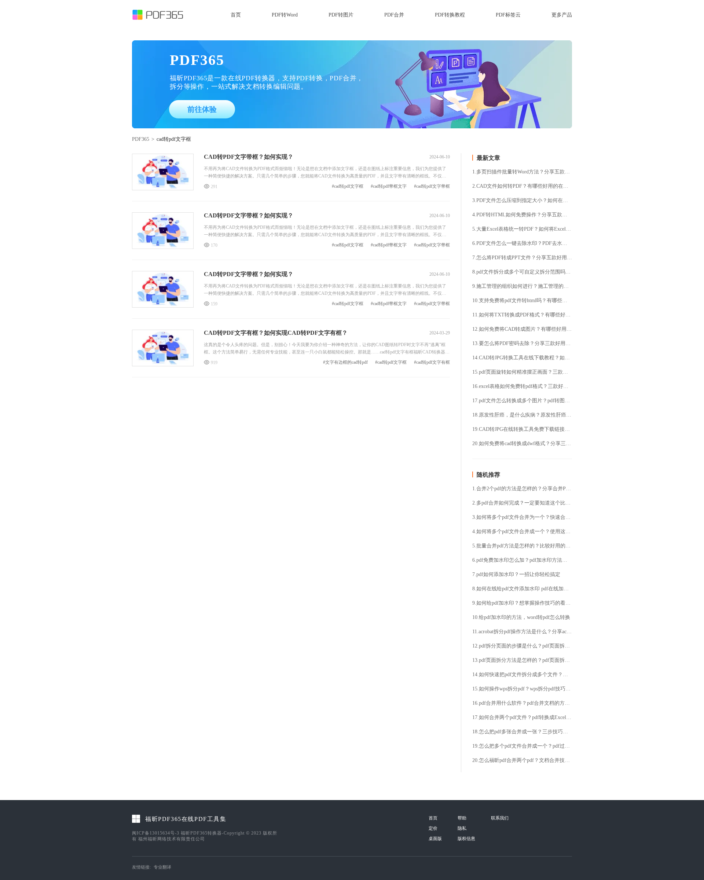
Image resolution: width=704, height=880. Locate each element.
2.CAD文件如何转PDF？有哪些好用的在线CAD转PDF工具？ (522, 186)
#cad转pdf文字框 (347, 186)
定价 (433, 828)
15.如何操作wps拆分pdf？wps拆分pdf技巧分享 (522, 689)
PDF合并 (394, 15)
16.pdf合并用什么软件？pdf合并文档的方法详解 (522, 703)
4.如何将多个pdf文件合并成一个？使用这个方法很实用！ (522, 531)
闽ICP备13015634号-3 (155, 833)
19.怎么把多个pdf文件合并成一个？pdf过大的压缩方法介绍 (522, 746)
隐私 (462, 828)
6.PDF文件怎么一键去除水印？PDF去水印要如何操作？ (522, 243)
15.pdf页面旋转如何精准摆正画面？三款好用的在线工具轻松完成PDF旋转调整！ (522, 372)
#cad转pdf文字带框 (432, 186)
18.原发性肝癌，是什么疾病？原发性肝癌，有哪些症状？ (522, 415)
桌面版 (435, 838)
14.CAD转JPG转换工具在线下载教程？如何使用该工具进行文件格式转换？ (522, 357)
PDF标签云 (508, 15)
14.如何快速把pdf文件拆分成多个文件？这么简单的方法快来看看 (522, 674)
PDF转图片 (341, 15)
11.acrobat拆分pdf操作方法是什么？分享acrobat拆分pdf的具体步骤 (522, 631)
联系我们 (500, 818)
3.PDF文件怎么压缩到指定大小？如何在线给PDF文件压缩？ (522, 200)
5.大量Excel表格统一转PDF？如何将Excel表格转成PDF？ (522, 229)
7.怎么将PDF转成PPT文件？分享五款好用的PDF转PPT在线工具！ (522, 257)
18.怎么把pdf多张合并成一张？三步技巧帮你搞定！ (522, 731)
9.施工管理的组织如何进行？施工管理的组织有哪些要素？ (522, 286)
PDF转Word (285, 15)
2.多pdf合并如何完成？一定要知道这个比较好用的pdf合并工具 (522, 503)
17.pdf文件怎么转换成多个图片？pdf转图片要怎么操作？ (522, 400)
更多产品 (561, 15)
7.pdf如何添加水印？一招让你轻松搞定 (516, 574)
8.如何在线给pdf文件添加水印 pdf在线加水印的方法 (522, 588)
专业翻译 (162, 867)
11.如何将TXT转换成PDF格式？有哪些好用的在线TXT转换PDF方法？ (522, 315)
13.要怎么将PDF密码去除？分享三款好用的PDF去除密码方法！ (522, 343)
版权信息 (466, 838)
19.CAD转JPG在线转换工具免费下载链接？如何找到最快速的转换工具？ (522, 429)
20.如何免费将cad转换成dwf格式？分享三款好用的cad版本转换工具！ (522, 443)
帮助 (462, 818)
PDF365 (140, 139)
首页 (236, 15)
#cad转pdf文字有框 (432, 362)
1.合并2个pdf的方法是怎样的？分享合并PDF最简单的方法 (522, 488)
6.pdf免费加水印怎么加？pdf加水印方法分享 (522, 560)
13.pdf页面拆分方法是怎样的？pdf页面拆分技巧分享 (522, 660)
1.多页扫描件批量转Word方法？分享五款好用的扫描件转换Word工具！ (522, 172)
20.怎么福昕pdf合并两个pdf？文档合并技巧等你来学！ (522, 760)
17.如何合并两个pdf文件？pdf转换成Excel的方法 (522, 717)
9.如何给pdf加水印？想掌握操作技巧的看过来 (522, 603)
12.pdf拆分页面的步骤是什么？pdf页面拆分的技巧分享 (522, 646)
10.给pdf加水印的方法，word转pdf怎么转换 (521, 617)
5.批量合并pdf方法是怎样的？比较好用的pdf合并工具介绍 (522, 546)
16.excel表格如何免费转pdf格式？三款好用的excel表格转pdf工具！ (522, 386)
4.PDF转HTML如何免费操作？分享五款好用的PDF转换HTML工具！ (522, 214)
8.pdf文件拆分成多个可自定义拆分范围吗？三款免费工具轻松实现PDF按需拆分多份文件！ (522, 272)
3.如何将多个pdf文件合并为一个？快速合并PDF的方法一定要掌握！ (522, 517)
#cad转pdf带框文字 (389, 186)
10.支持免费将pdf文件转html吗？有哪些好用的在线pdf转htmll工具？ (522, 300)
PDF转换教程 (450, 15)
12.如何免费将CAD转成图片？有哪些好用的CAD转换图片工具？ (522, 329)
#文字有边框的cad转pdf (345, 362)
